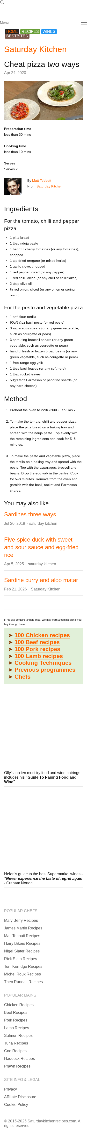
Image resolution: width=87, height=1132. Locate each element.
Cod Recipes (15, 1051)
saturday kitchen (43, 523)
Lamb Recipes (16, 1028)
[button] (2, 3)
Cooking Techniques (43, 662)
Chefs (22, 676)
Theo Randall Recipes (23, 982)
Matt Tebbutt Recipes (22, 936)
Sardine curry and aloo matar (41, 580)
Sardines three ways (30, 514)
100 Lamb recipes (38, 656)
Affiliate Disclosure (20, 1097)
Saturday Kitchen (35, 49)
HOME (12, 31)
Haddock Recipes (19, 1058)
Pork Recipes (15, 1020)
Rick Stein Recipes (20, 959)
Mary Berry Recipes (21, 920)
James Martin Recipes (23, 928)
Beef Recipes (15, 1012)
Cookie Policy (16, 1105)
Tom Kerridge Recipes (23, 966)
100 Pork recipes (37, 649)
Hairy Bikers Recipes (22, 943)
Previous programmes (44, 669)
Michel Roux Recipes (22, 974)
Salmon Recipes (18, 1035)
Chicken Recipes (19, 1005)
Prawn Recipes (17, 1066)
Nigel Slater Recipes (22, 951)
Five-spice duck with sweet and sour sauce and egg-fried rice (41, 547)
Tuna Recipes (16, 1043)
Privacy (10, 1089)
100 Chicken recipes (42, 635)
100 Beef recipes (37, 642)
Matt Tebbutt (41, 180)
